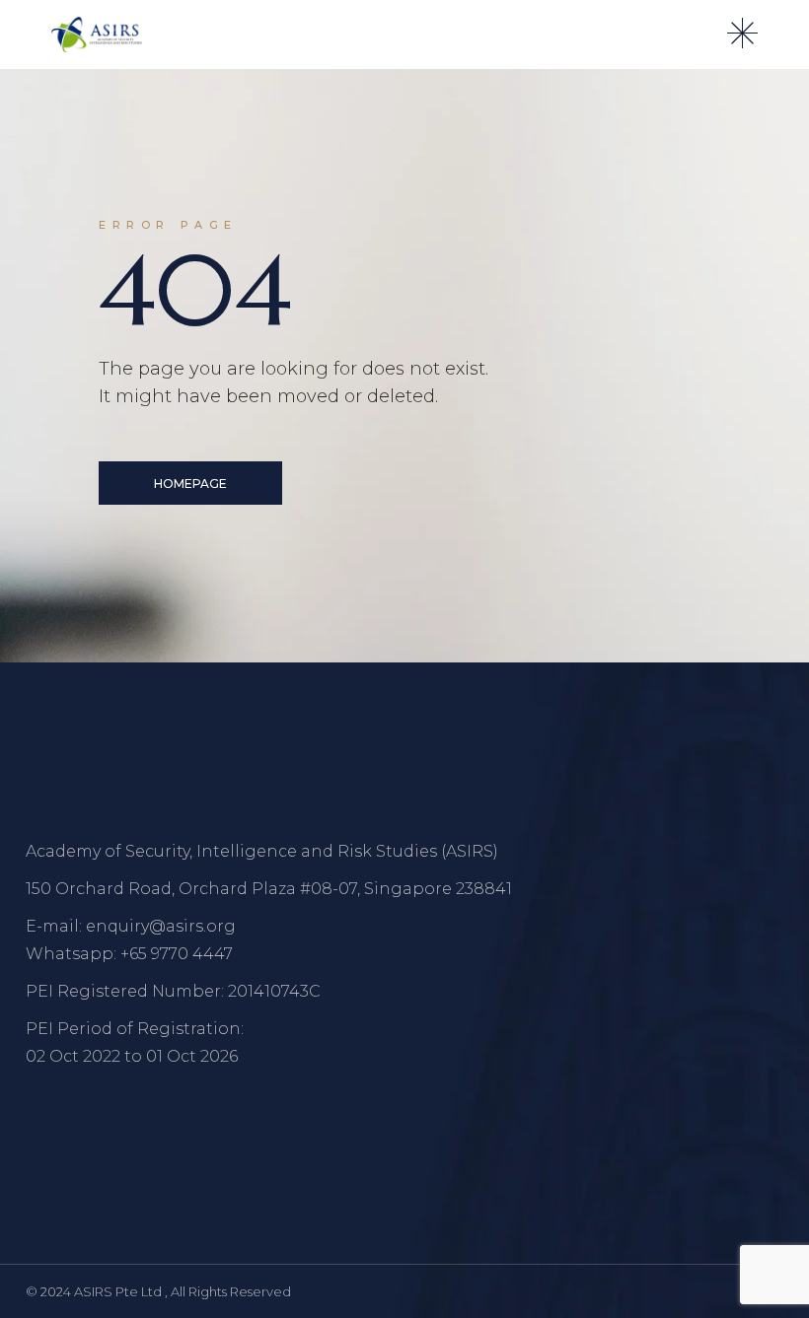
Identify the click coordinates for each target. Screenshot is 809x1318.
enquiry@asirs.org (161, 926)
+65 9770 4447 (176, 953)
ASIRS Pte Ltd (119, 1291)
